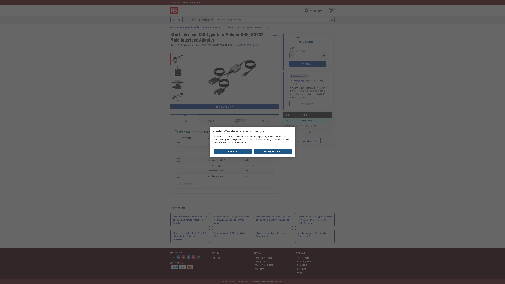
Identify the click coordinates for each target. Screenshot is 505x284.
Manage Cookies (273, 151)
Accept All (232, 151)
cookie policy (222, 142)
